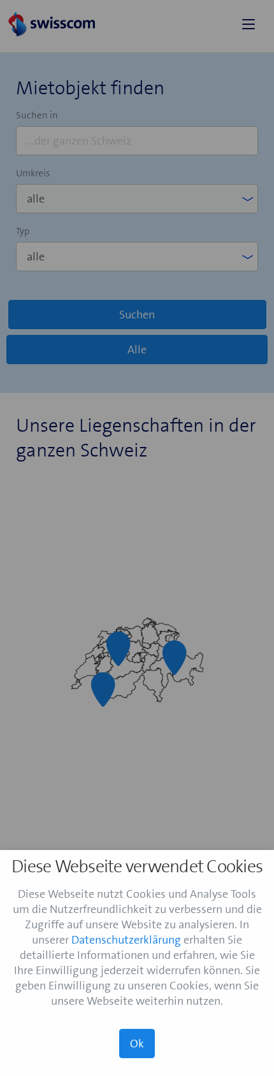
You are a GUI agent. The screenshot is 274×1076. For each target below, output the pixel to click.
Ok (137, 1043)
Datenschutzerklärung (126, 939)
